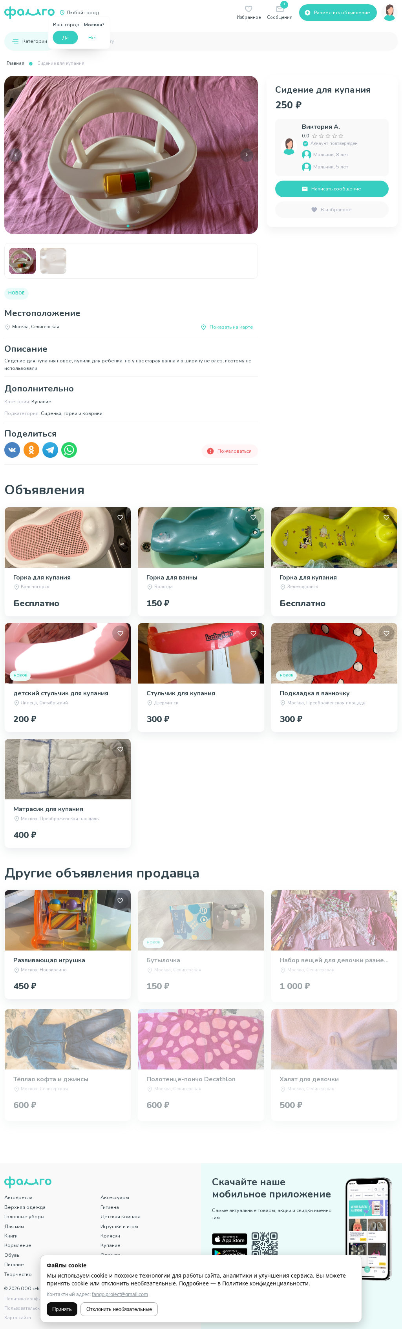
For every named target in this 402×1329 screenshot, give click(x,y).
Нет (92, 37)
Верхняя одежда (25, 1207)
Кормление (17, 1245)
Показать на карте (231, 327)
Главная (15, 63)
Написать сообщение (336, 188)
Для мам (14, 1226)
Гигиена (109, 1207)
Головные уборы (24, 1216)
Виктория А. (321, 126)
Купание (110, 1245)
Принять (62, 1309)
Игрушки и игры (119, 1226)
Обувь (11, 1255)
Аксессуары (114, 1197)
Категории (34, 41)
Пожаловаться (234, 451)
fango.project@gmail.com (120, 1294)
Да (65, 37)
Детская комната (120, 1216)
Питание (14, 1264)
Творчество (18, 1274)
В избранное (336, 209)
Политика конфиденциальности (39, 1299)
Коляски (110, 1235)
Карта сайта (17, 1318)
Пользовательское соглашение (38, 1308)
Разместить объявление (342, 12)
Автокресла (18, 1197)
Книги (11, 1235)
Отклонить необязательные (119, 1309)
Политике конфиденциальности (265, 1283)
